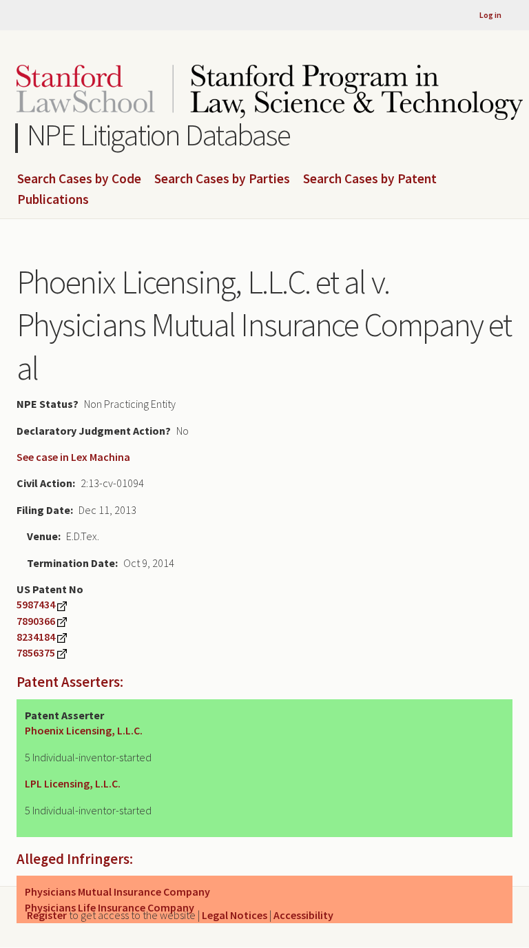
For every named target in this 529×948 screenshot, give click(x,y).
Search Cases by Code (79, 179)
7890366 (36, 621)
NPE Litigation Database (159, 135)
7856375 (36, 652)
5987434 (36, 604)
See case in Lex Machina (73, 457)
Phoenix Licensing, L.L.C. (84, 730)
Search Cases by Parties (222, 179)
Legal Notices (234, 915)
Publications (53, 199)
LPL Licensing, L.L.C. (73, 783)
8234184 (36, 636)
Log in (490, 15)
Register (47, 915)
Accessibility (303, 915)
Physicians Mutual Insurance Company (117, 891)
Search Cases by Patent (370, 179)
